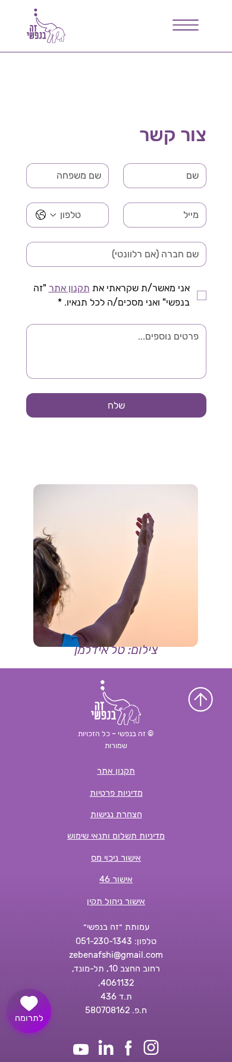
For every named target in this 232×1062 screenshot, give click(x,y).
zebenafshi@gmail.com (116, 954)
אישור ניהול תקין (116, 901)
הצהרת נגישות (116, 814)
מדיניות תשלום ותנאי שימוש (116, 835)
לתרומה (29, 1018)
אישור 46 (116, 879)
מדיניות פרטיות (116, 792)
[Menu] (186, 25)
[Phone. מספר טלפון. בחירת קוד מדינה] (46, 215)
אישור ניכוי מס (116, 857)
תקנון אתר (116, 770)
